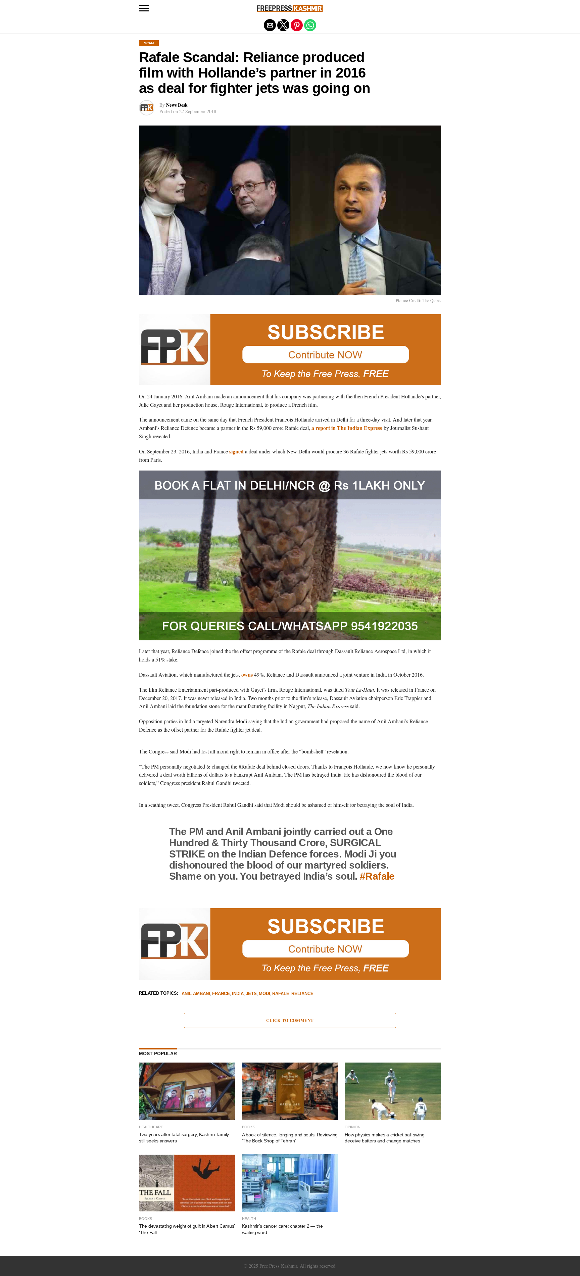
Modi (264, 994)
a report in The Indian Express (346, 428)
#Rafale (377, 876)
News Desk (177, 104)
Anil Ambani (196, 994)
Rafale (280, 994)
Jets (251, 994)
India (238, 994)
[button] (144, 8)
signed (236, 451)
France (221, 994)
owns (247, 674)
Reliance (302, 994)
